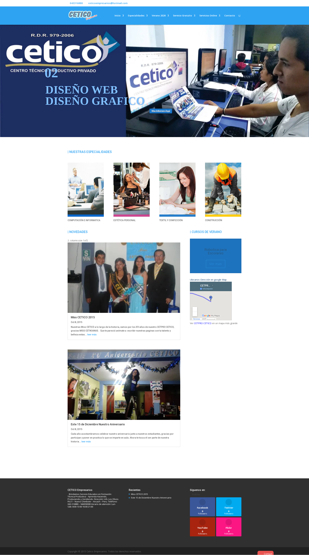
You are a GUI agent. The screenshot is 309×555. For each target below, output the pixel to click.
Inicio (118, 15)
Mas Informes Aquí (196, 117)
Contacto (229, 15)
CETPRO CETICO (202, 319)
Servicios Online (208, 15)
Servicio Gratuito (182, 15)
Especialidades (136, 15)
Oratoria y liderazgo (215, 248)
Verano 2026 (159, 15)
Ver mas (215, 258)
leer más (92, 334)
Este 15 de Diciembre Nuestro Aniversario (98, 424)
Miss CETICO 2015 (83, 317)
